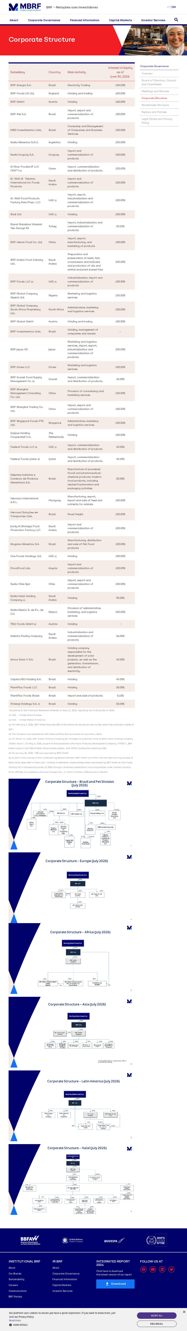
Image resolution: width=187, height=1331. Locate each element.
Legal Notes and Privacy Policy (157, 120)
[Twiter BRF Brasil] (171, 1269)
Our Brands (15, 1273)
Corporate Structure (154, 98)
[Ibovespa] (72, 1240)
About (14, 20)
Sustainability (16, 1279)
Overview (147, 73)
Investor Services (153, 20)
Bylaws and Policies (154, 112)
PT (168, 7)
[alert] (93, 1319)
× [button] (183, 1311)
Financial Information (84, 20)
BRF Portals (15, 1296)
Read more (15, 1320)
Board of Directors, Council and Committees (159, 82)
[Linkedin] (162, 1269)
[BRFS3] (114, 1240)
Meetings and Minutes (155, 91)
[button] (64, 1325)
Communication (18, 1291)
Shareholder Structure (155, 105)
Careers (13, 1285)
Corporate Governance (44, 20)
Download (118, 1284)
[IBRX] (156, 1240)
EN (174, 7)
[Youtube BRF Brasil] (152, 1269)
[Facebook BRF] (143, 1269)
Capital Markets (120, 20)
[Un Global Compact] (30, 1240)
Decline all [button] (156, 1323)
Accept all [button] (157, 1315)
